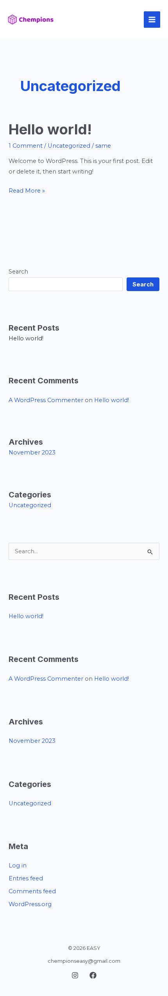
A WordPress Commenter (46, 400)
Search (18, 271)
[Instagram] (75, 975)
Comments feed (32, 891)
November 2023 (32, 452)
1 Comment (26, 145)
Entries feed (26, 878)
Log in (18, 865)
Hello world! (50, 129)
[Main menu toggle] (152, 19)
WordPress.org (30, 904)
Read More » (27, 190)
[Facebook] (93, 975)
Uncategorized (69, 145)
